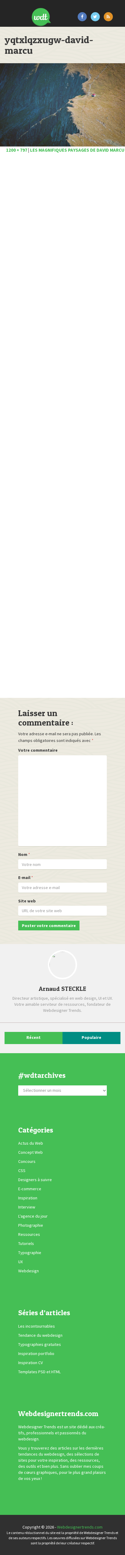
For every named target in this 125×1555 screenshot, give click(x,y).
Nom (22, 854)
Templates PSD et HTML (39, 1371)
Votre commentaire (38, 750)
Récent (33, 1037)
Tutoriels (26, 1243)
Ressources (29, 1234)
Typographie (29, 1252)
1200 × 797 (16, 150)
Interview (26, 1207)
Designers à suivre (35, 1179)
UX (20, 1261)
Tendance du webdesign (40, 1335)
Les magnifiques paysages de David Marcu (77, 150)
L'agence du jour (33, 1216)
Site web (27, 901)
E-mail (24, 877)
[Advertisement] (62, 427)
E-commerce (29, 1188)
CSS (21, 1170)
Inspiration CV (30, 1362)
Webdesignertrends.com (80, 1527)
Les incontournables (36, 1326)
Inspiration (27, 1198)
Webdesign (28, 1271)
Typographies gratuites (39, 1344)
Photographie (30, 1225)
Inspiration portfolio (36, 1353)
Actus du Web (30, 1143)
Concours (26, 1161)
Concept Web (30, 1152)
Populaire (91, 1037)
